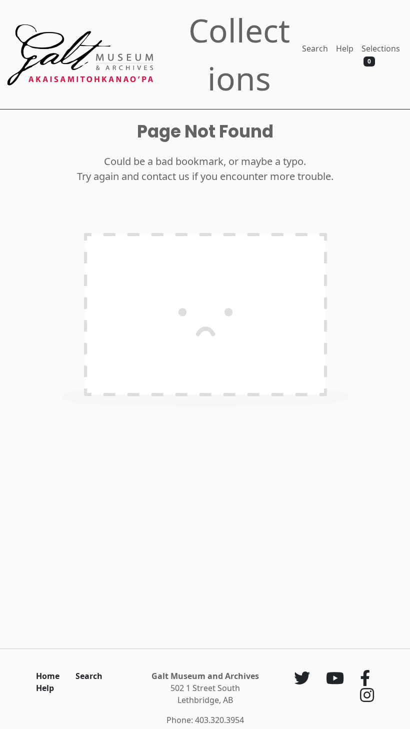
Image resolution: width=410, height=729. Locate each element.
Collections (239, 54)
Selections (381, 54)
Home (48, 676)
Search (315, 48)
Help (345, 48)
